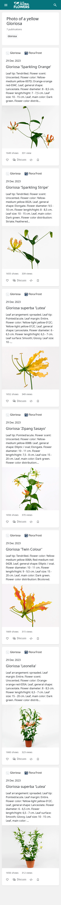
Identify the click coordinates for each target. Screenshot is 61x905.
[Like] (9, 160)
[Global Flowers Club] (23, 5)
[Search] (55, 5)
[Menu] (6, 5)
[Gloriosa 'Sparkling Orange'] (30, 106)
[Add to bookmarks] (39, 160)
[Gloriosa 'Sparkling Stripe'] (30, 227)
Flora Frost (35, 53)
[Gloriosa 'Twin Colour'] (30, 587)
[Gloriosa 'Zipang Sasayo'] (30, 468)
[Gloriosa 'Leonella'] (30, 706)
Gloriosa (12, 36)
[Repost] (33, 160)
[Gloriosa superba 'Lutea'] (30, 348)
